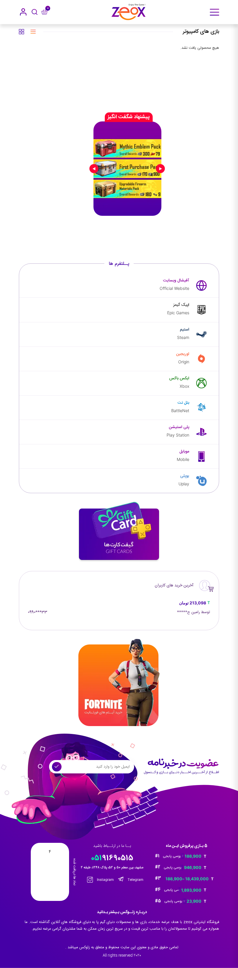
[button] (175, 94)
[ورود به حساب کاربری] (23, 12)
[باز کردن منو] (214, 12)
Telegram (135, 880)
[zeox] (128, 12)
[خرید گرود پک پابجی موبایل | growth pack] (127, 168)
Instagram (105, 880)
